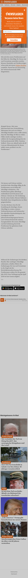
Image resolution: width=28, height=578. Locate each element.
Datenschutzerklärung (10, 36)
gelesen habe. (19, 36)
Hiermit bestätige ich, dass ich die (14, 35)
